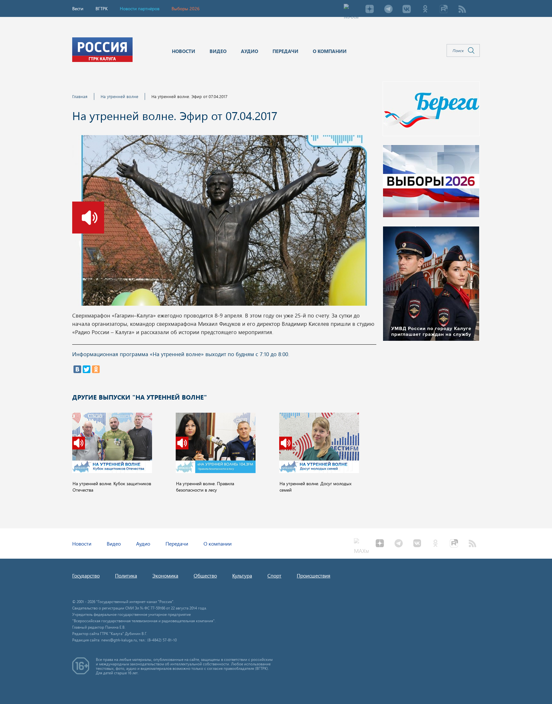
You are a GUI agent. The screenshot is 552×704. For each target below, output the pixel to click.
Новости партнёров (139, 8)
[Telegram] (388, 9)
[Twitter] (86, 369)
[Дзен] (369, 9)
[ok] (425, 9)
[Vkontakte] (406, 9)
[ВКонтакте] (77, 369)
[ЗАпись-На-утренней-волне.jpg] (224, 222)
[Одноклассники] (96, 369)
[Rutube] (443, 9)
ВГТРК (102, 8)
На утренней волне (119, 96)
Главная (80, 96)
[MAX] (351, 9)
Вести (77, 8)
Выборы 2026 (186, 8)
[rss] (462, 9)
